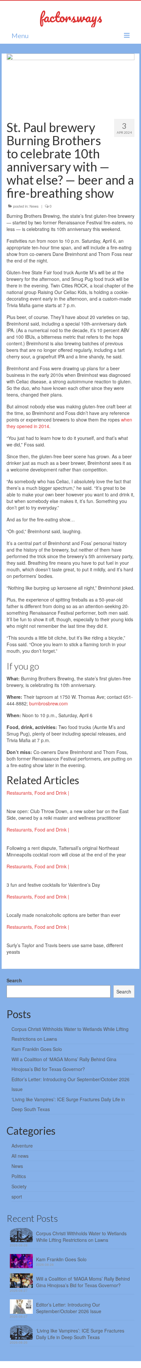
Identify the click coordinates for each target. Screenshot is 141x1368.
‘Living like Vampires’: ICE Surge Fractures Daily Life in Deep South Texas (80, 1333)
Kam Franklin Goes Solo (36, 1049)
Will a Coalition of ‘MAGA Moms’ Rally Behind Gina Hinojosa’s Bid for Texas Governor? (83, 1281)
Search (14, 980)
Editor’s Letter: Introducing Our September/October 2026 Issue (68, 1307)
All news (20, 1155)
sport (16, 1196)
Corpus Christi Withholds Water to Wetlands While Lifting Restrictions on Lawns (81, 1236)
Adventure (22, 1145)
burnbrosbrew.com (48, 703)
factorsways (70, 17)
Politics (18, 1176)
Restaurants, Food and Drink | (38, 792)
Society (19, 1186)
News (34, 206)
